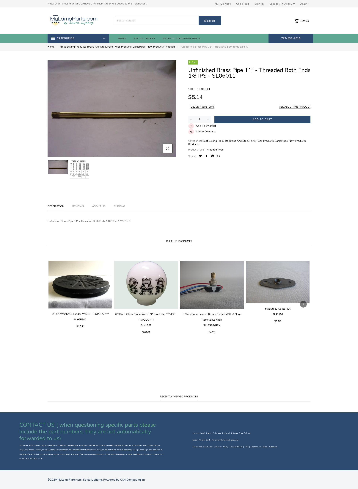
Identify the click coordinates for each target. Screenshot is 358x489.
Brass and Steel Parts (100, 46)
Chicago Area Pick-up (241, 433)
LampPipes (139, 46)
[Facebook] (206, 156)
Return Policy (221, 447)
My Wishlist (223, 4)
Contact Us (256, 447)
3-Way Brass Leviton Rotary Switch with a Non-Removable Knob (212, 319)
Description (56, 206)
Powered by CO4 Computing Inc (124, 480)
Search (209, 21)
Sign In (259, 4)
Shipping (119, 206)
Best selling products (73, 46)
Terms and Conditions (203, 447)
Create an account (282, 4)
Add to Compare (205, 131)
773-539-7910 (291, 38)
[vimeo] (212, 156)
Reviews (78, 206)
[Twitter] (200, 156)
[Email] (218, 156)
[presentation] (54, 304)
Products (170, 46)
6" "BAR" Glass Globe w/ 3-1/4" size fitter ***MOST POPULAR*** (146, 319)
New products (155, 46)
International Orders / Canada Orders (211, 433)
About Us (99, 206)
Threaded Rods (214, 149)
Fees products (123, 46)
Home (51, 46)
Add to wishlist (206, 126)
